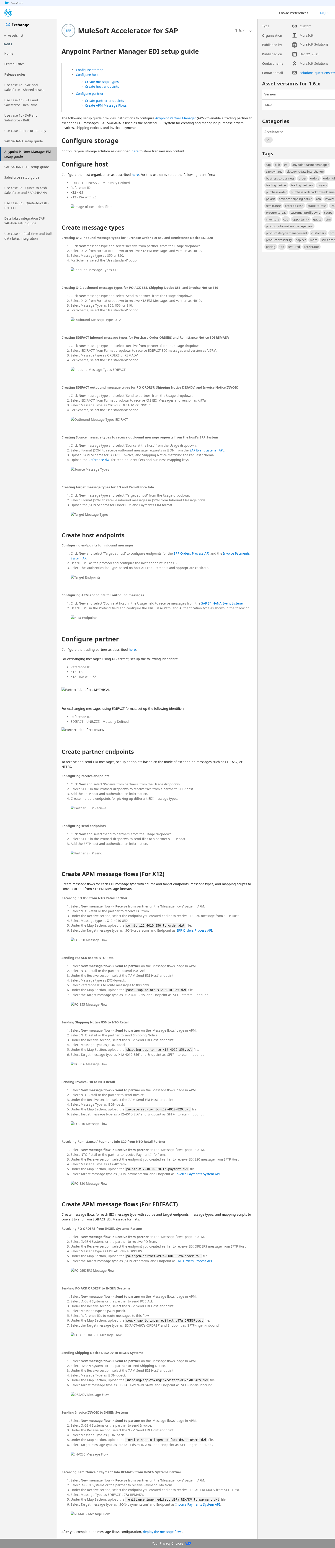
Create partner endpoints (104, 100)
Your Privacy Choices (167, 1543)
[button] (128, 30)
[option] (240, 30)
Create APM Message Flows (106, 105)
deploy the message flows (162, 1532)
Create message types (102, 81)
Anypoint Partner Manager (175, 118)
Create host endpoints (102, 86)
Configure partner (89, 93)
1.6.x (240, 30)
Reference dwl (99, 460)
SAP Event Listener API (207, 450)
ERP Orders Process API (191, 553)
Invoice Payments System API (197, 1174)
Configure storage (89, 70)
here (135, 151)
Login (324, 12)
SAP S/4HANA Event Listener (222, 603)
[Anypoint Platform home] (8, 12)
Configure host (87, 74)
